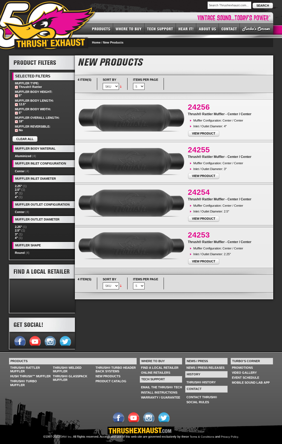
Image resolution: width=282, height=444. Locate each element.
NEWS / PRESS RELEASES (205, 367)
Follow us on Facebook (19, 340)
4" (16, 197)
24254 (199, 192)
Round (20, 252)
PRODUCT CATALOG (111, 381)
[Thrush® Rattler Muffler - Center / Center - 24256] (133, 118)
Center (20, 171)
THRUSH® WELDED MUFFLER (67, 369)
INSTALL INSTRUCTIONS (159, 392)
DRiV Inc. (66, 436)
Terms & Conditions (202, 436)
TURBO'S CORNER (256, 29)
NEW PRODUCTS (108, 376)
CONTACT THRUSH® (201, 397)
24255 (199, 150)
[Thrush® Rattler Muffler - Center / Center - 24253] (133, 245)
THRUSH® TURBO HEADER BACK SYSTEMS (116, 369)
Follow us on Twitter (65, 340)
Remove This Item (16, 87)
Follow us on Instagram (50, 340)
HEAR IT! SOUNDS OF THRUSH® (186, 29)
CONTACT (229, 29)
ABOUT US (207, 29)
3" (16, 193)
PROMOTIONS (242, 367)
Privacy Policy (229, 436)
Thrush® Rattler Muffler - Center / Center (219, 114)
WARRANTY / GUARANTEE (160, 397)
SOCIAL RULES (197, 402)
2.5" (17, 189)
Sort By (109, 79)
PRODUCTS (101, 29)
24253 (199, 235)
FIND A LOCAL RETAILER (159, 367)
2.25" (18, 186)
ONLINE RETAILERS (155, 372)
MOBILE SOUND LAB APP (251, 382)
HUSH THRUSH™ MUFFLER (30, 376)
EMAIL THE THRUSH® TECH (161, 387)
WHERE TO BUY (129, 29)
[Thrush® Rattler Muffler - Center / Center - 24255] (133, 161)
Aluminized (23, 156)
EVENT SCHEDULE (245, 377)
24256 (199, 107)
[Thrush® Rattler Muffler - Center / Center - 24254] (133, 203)
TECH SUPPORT (160, 29)
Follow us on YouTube (34, 340)
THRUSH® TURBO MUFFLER (23, 383)
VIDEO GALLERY (244, 372)
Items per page (145, 79)
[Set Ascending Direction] (121, 86)
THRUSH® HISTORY (201, 382)
